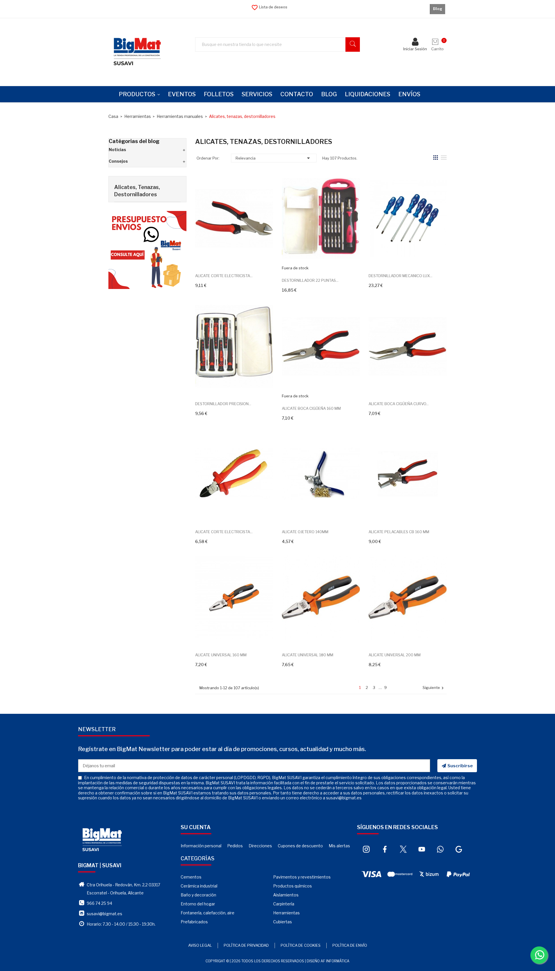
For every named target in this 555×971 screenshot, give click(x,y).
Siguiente (434, 688)
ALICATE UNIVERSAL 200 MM (395, 655)
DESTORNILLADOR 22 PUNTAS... (310, 280)
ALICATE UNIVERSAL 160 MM (221, 655)
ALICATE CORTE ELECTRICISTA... (224, 275)
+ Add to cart (227, 258)
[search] (352, 44)
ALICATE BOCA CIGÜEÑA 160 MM (311, 408)
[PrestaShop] (147, 249)
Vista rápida (240, 258)
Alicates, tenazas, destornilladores (137, 190)
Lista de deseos (269, 7)
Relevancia (274, 158)
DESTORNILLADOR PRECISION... (223, 403)
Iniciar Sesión (415, 49)
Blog (437, 8)
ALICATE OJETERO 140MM (305, 531)
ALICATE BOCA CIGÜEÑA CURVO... (399, 403)
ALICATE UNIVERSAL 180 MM (307, 655)
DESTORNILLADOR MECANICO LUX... (400, 275)
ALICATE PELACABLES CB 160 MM (399, 531)
